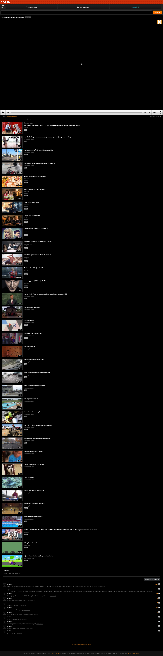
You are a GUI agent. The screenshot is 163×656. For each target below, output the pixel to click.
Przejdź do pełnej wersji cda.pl (81, 644)
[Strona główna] (5, 2)
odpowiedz (101, 586)
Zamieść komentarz (152, 579)
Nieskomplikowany (11, 116)
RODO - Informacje (133, 653)
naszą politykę (56, 653)
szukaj (157, 12)
